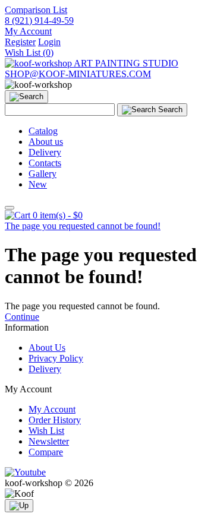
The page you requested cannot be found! (82, 226)
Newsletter (49, 441)
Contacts (45, 163)
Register (20, 42)
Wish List (46, 431)
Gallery (42, 174)
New (38, 184)
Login (49, 42)
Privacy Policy (56, 358)
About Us (47, 347)
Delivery (45, 152)
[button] (28, 31)
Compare (46, 452)
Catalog (43, 131)
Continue (22, 317)
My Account (52, 409)
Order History (55, 420)
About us (46, 142)
